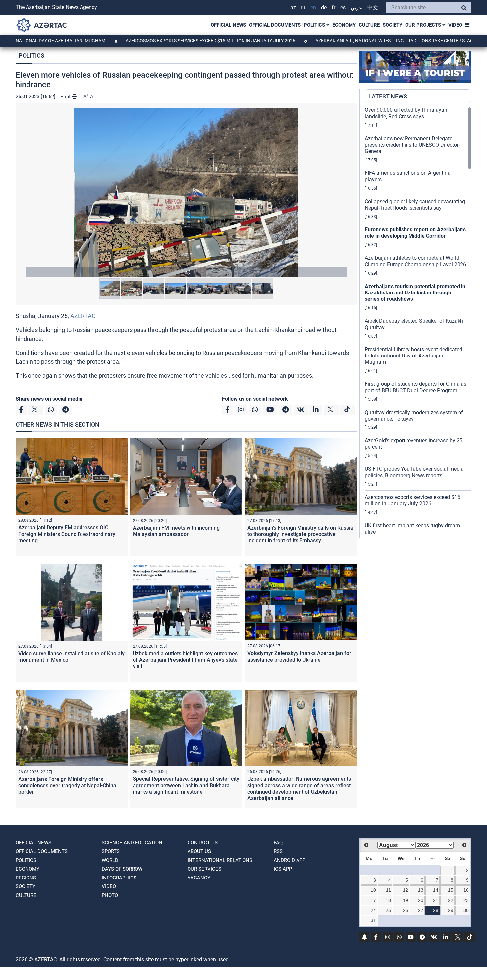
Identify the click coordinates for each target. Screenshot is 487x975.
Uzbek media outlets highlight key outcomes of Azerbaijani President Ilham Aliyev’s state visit (185, 659)
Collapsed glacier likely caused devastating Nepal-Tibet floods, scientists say (415, 204)
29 (450, 910)
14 (435, 890)
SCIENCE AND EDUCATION (132, 843)
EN (313, 7)
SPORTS (111, 851)
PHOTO (110, 895)
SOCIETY (392, 25)
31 (373, 920)
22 (450, 900)
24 (373, 910)
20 (420, 900)
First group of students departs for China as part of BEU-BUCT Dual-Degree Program (415, 387)
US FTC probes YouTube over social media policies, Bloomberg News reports (414, 472)
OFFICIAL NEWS (228, 25)
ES (343, 7)
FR (333, 7)
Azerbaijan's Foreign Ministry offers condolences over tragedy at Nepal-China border (67, 785)
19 (405, 900)
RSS (278, 851)
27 (420, 910)
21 (435, 900)
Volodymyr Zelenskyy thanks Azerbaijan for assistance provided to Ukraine (299, 656)
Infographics (119, 878)
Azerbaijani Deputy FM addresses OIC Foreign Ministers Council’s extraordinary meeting (66, 533)
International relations (220, 860)
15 (450, 890)
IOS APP (283, 869)
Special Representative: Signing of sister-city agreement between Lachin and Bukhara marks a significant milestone (186, 785)
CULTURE (369, 25)
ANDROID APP (289, 860)
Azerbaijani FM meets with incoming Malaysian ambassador (176, 531)
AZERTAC (83, 315)
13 (420, 890)
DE (324, 7)
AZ (293, 7)
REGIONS (26, 878)
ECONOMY (344, 25)
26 (405, 910)
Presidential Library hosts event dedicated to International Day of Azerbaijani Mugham (413, 355)
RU (303, 7)
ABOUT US (199, 851)
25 (388, 910)
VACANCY (199, 878)
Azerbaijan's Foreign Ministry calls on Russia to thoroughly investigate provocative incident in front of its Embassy (300, 534)
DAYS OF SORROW (122, 869)
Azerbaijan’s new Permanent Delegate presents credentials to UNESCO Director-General (412, 144)
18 (388, 900)
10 (373, 890)
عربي (356, 7)
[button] (186, 192)
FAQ (278, 843)
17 (373, 900)
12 (405, 890)
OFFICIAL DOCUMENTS (275, 25)
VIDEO (455, 25)
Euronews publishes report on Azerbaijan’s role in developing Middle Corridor (415, 233)
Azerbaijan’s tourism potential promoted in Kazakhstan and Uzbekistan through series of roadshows (415, 292)
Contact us (203, 843)
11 (388, 890)
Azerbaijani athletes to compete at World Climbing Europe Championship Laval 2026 (415, 261)
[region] (418, 322)
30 (466, 910)
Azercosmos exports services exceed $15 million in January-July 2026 (173, 40)
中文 (372, 7)
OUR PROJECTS (423, 25)
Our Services (204, 869)
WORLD (110, 860)
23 (466, 900)
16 (466, 890)
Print (66, 96)
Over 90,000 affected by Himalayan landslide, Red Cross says (406, 113)
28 (435, 910)
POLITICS (315, 25)
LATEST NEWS (387, 96)
